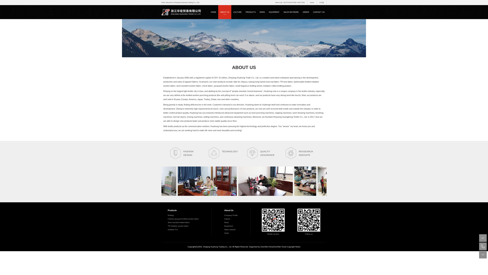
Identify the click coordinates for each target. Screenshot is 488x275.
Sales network (291, 12)
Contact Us (319, 12)
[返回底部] (483, 254)
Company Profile (231, 215)
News (262, 12)
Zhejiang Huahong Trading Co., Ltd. (217, 247)
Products (251, 12)
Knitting (171, 215)
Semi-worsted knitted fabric (179, 222)
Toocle (284, 247)
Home (312, 2)
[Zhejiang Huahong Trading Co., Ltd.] (181, 12)
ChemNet (264, 247)
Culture (237, 12)
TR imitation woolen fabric (178, 226)
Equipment (274, 12)
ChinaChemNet (275, 247)
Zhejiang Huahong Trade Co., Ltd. (243, 78)
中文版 (321, 2)
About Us (224, 12)
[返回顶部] (483, 238)
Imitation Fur (173, 230)
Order (306, 12)
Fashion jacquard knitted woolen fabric (183, 219)
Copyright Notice (293, 247)
